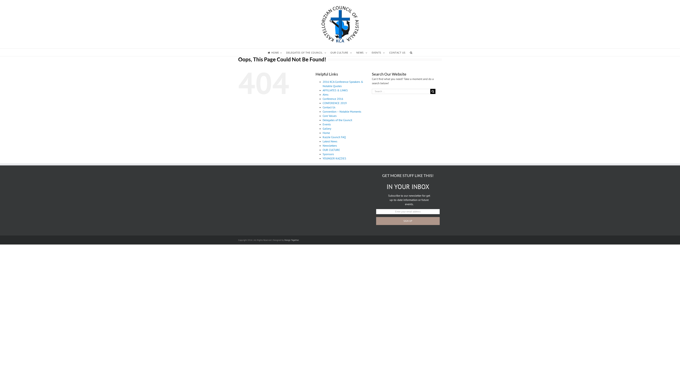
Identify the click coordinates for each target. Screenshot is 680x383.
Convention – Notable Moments (342, 111)
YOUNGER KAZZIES (334, 158)
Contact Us (329, 107)
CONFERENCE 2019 (335, 103)
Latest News (330, 141)
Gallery (327, 128)
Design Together (291, 240)
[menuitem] (277, 52)
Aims (325, 94)
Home (326, 133)
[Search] (411, 52)
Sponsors (328, 154)
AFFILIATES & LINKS (335, 90)
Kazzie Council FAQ (334, 137)
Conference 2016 (333, 99)
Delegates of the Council (337, 120)
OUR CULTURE (331, 150)
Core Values (330, 116)
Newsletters (330, 145)
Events (327, 124)
